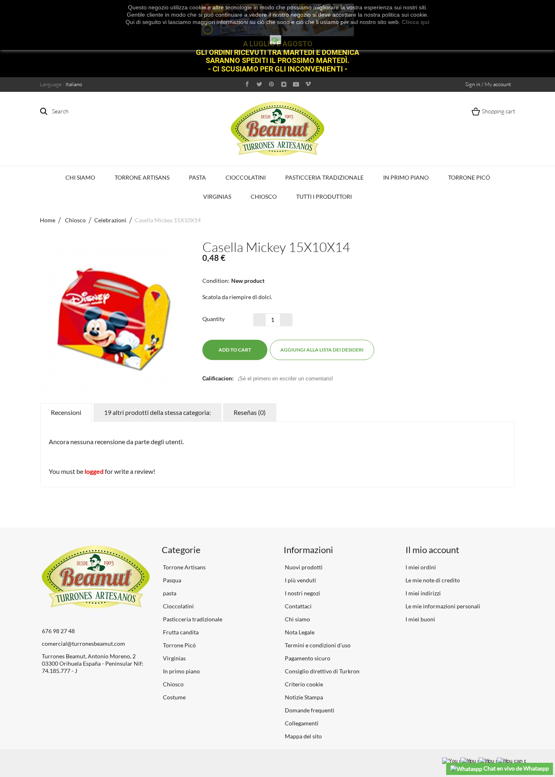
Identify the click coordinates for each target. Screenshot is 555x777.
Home (47, 220)
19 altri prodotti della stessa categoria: (157, 412)
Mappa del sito (303, 736)
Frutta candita (180, 632)
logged (94, 471)
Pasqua (171, 580)
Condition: (216, 280)
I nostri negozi (302, 593)
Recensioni (66, 412)
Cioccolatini (245, 177)
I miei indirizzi (423, 593)
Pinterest (408, 349)
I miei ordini (420, 567)
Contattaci (298, 606)
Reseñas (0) (250, 412)
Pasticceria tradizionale (324, 177)
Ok (275, 40)
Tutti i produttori (324, 196)
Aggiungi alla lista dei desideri (322, 350)
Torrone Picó (469, 177)
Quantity (213, 318)
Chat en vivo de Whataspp (515, 768)
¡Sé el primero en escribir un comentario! (285, 378)
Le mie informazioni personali (442, 606)
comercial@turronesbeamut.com (83, 643)
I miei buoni (420, 619)
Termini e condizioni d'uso (317, 645)
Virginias (217, 196)
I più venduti (300, 580)
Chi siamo (80, 177)
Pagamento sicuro (307, 658)
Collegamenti (301, 723)
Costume (174, 697)
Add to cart (235, 350)
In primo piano (406, 177)
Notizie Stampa (303, 697)
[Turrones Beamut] (277, 128)
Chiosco (264, 196)
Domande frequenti (309, 710)
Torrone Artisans (142, 177)
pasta (197, 177)
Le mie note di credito (432, 580)
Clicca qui (415, 22)
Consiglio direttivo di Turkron (322, 671)
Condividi (394, 349)
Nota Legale (299, 632)
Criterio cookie (303, 684)
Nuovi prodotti (303, 567)
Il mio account (432, 549)
